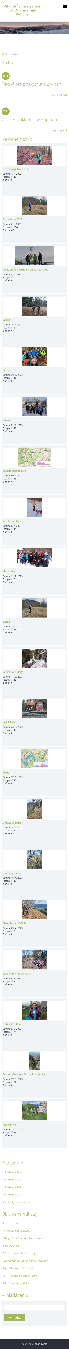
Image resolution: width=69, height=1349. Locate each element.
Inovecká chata (10, 1245)
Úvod (4, 53)
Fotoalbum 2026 (11, 1172)
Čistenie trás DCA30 (14, 923)
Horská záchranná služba (16, 1230)
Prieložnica (9, 1124)
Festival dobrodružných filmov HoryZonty (25, 1260)
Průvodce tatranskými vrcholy (18, 1253)
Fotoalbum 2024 (11, 1187)
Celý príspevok (59, 94)
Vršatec (7, 420)
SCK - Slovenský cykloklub (16, 1283)
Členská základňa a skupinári (29, 119)
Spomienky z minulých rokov (18, 1202)
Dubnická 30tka (12, 1024)
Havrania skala (12, 873)
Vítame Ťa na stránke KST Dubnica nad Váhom (22, 10)
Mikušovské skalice (14, 471)
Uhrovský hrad (12, 823)
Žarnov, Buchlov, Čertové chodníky (24, 1074)
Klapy (6, 772)
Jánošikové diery (13, 672)
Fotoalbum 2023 (12, 219)
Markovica (9, 571)
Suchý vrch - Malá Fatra (17, 973)
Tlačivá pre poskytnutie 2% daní (32, 84)
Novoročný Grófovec (15, 169)
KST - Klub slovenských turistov (19, 1275)
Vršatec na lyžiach (13, 521)
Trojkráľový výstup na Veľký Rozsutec (25, 269)
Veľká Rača (9, 722)
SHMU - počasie (11, 1223)
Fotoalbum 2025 (11, 1179)
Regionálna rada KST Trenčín (18, 1268)
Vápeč (6, 320)
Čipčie (6, 370)
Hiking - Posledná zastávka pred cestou (23, 1238)
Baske (6, 621)
